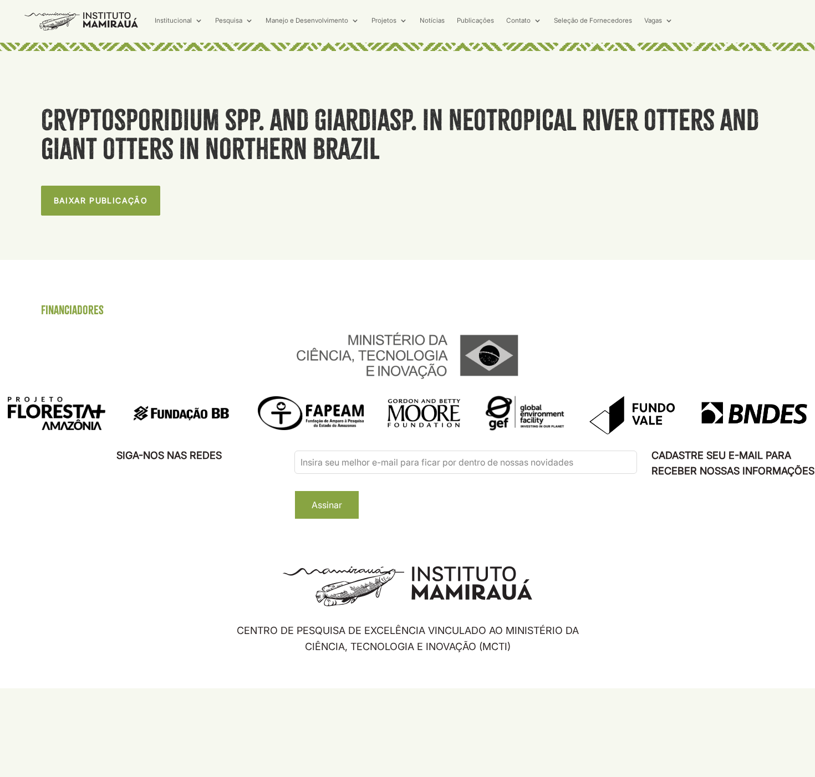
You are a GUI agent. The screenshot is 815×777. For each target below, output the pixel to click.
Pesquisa (228, 20)
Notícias (432, 20)
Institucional (173, 20)
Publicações (475, 20)
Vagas (653, 20)
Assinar (327, 504)
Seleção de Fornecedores (593, 20)
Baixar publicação (101, 200)
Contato (518, 20)
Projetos (383, 20)
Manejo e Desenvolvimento (307, 20)
